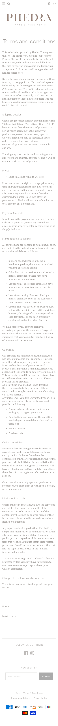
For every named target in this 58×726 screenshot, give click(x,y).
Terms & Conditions (33, 693)
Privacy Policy (40, 697)
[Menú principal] (3, 3)
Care (17, 693)
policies (49, 88)
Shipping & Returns (20, 697)
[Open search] (8, 3)
